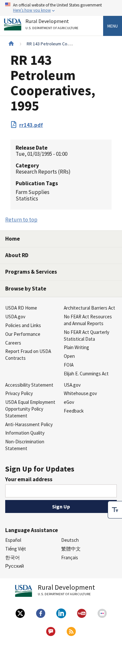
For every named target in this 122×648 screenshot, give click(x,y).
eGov (69, 402)
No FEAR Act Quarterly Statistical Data (86, 335)
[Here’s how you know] (61, 8)
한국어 (12, 557)
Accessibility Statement (29, 385)
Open (69, 356)
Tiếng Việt (15, 549)
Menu (112, 26)
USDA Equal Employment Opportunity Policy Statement (30, 409)
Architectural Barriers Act (89, 308)
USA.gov (72, 385)
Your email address (28, 479)
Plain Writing (76, 347)
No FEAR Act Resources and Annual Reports (88, 319)
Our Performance (22, 334)
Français (69, 557)
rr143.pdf (31, 125)
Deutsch (70, 540)
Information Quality (25, 433)
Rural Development (51, 24)
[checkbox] (115, 509)
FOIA (69, 365)
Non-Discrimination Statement (24, 444)
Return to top (21, 219)
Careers (13, 343)
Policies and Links (23, 325)
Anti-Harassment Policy (29, 424)
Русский (14, 566)
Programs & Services (31, 271)
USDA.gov (15, 316)
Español (13, 540)
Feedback (74, 411)
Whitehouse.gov (80, 393)
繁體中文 (71, 549)
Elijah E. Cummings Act (86, 373)
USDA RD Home (21, 308)
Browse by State (25, 288)
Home (12, 238)
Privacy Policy (19, 393)
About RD (16, 255)
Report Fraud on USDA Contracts (28, 354)
